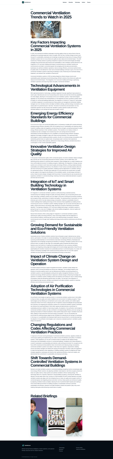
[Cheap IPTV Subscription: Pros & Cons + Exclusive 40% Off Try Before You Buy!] (56, 417)
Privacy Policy (79, 447)
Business (65, 2)
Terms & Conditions (80, 449)
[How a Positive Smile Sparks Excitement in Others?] (39, 417)
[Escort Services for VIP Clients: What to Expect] (74, 417)
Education (71, 2)
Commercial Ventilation (64, 81)
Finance (88, 2)
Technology (77, 2)
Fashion (83, 2)
